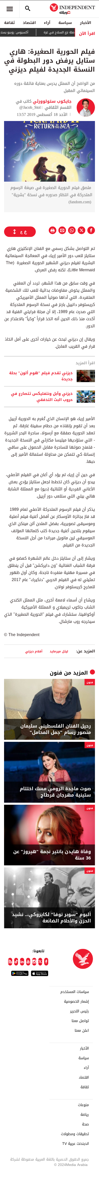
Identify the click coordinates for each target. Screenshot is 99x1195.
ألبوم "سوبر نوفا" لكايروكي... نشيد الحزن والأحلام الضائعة (51, 917)
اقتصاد (29, 22)
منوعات (83, 1105)
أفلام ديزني (33, 651)
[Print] (52, 230)
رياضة (84, 1115)
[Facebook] (46, 961)
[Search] (28, 9)
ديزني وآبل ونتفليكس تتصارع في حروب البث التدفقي (42, 397)
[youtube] (28, 961)
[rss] (10, 961)
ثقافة (9, 22)
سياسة (65, 22)
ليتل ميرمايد (59, 651)
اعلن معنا (82, 1030)
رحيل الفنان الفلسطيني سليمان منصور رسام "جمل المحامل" (55, 729)
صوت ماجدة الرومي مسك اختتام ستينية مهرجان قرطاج (55, 792)
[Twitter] (40, 961)
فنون (56, 673)
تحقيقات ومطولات (75, 1134)
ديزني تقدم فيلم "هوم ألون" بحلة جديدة (41, 376)
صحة (85, 1124)
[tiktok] (16, 961)
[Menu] (9, 9)
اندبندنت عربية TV (75, 1144)
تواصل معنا (80, 1021)
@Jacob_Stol (30, 107)
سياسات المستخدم (74, 992)
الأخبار (85, 22)
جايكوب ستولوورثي (51, 101)
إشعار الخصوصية (76, 1001)
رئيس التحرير (79, 1011)
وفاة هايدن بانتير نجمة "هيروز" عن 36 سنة (52, 855)
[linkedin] (22, 961)
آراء (47, 22)
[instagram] (34, 961)
